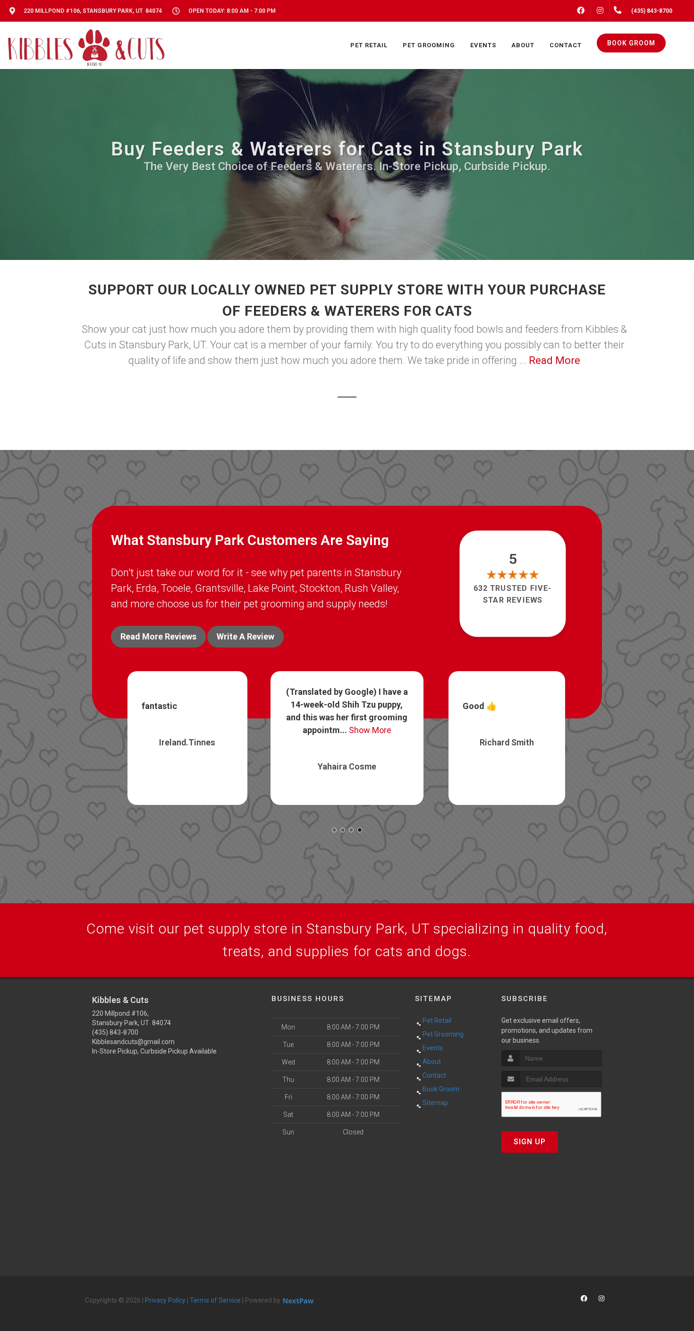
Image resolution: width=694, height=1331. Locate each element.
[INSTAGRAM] (600, 11)
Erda (146, 588)
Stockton (319, 588)
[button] (334, 830)
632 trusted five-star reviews (513, 594)
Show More (210, 730)
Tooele (176, 588)
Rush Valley (371, 588)
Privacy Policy (165, 1300)
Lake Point (271, 588)
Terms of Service (215, 1300)
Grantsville (219, 588)
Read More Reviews (158, 636)
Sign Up (530, 1141)
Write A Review (245, 636)
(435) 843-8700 (115, 1032)
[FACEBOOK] (580, 11)
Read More (554, 360)
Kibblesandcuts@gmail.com (133, 1042)
